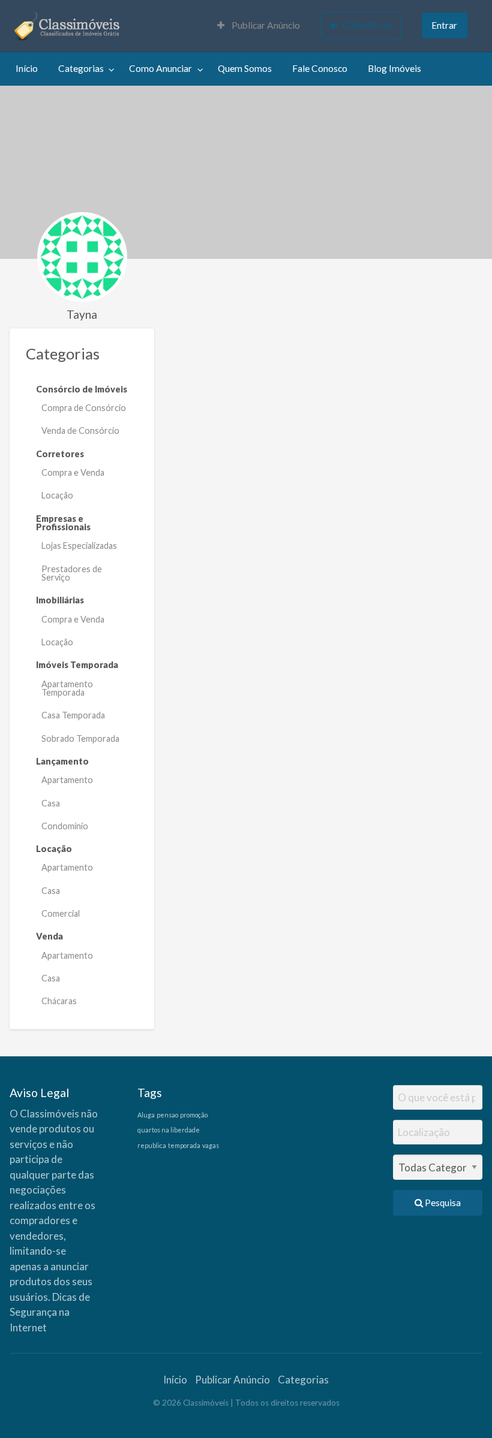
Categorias (81, 68)
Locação (57, 495)
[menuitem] (258, 26)
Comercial (60, 913)
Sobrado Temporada (80, 738)
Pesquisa (442, 1202)
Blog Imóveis (394, 68)
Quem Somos (245, 68)
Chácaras (59, 1001)
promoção (194, 1115)
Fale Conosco (319, 68)
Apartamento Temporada (67, 688)
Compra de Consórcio (83, 408)
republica (151, 1145)
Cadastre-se (367, 24)
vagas (210, 1145)
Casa (50, 803)
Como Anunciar (160, 68)
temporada (184, 1145)
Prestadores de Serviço (71, 573)
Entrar (444, 25)
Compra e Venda (72, 472)
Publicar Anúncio (265, 25)
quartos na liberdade (168, 1130)
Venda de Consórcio (80, 430)
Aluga (146, 1115)
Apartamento (67, 780)
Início (27, 68)
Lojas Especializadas (79, 545)
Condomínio (64, 826)
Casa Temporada (73, 715)
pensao (167, 1115)
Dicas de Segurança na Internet (50, 1312)
